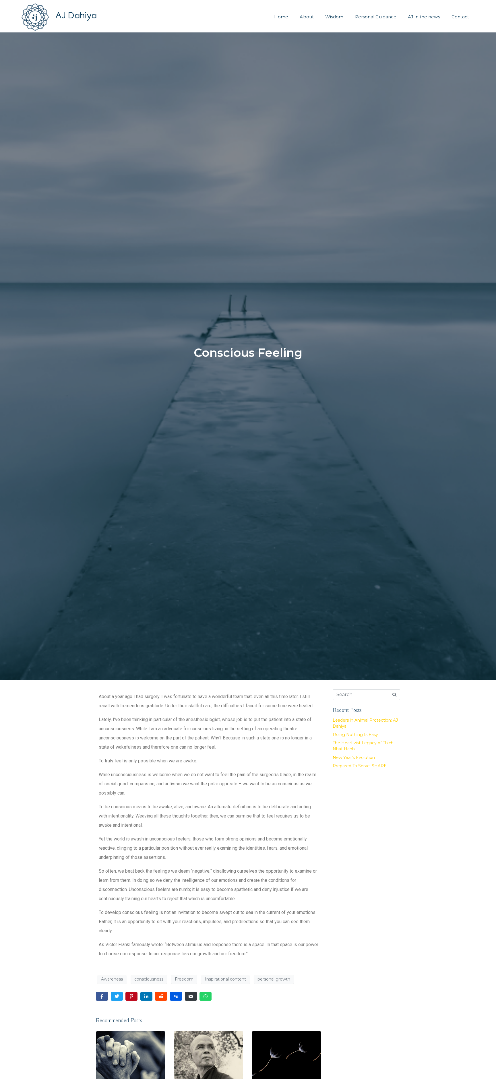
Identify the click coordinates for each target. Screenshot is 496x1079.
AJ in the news (424, 17)
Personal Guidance (376, 17)
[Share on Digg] (176, 996)
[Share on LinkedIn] (146, 996)
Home (281, 17)
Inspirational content (225, 979)
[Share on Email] (191, 996)
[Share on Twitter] (117, 996)
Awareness (112, 979)
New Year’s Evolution (354, 757)
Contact (460, 17)
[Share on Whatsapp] (205, 996)
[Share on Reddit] (161, 996)
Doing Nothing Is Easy (355, 734)
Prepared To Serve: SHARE (360, 765)
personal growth (273, 979)
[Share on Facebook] (102, 996)
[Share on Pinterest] (131, 996)
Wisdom (334, 17)
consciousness (148, 979)
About (307, 17)
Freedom (184, 979)
